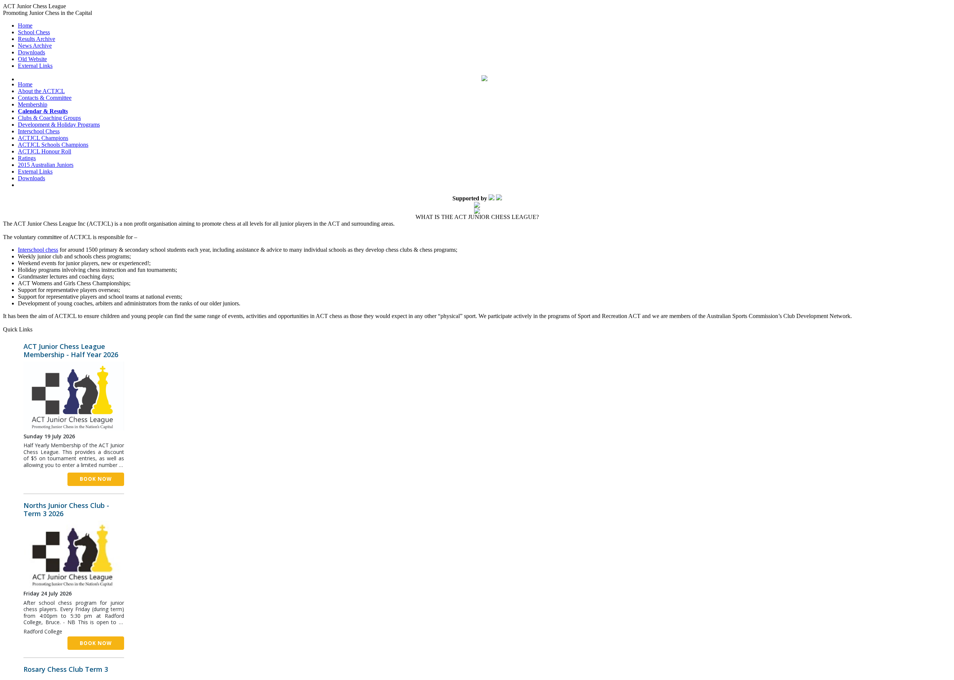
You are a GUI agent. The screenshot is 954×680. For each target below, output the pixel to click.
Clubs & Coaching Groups (49, 118)
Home (25, 25)
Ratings (27, 158)
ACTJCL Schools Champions (53, 145)
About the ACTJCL (41, 91)
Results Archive (36, 39)
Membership (32, 104)
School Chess (34, 32)
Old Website (32, 59)
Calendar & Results (43, 111)
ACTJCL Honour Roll (44, 151)
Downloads (31, 52)
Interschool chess (38, 250)
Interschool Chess (39, 131)
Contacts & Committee (45, 98)
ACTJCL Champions (43, 138)
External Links (35, 66)
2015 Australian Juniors (45, 165)
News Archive (35, 45)
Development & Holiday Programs (59, 124)
